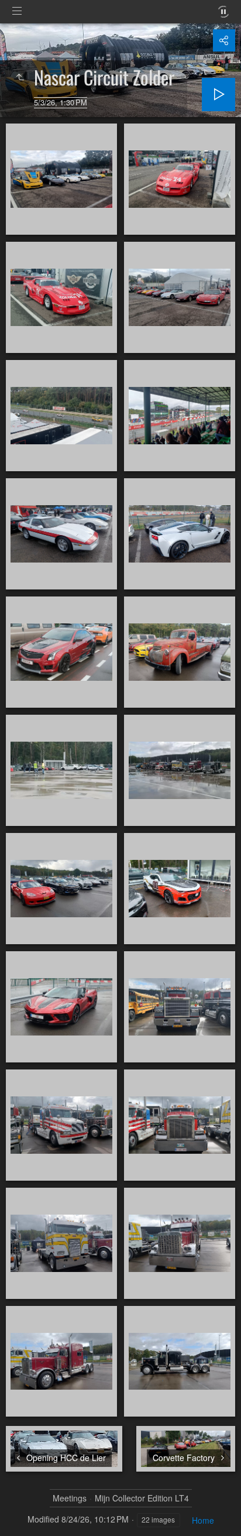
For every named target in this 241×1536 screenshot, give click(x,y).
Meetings (70, 1498)
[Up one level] (20, 77)
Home (203, 1520)
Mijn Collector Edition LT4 (142, 1498)
